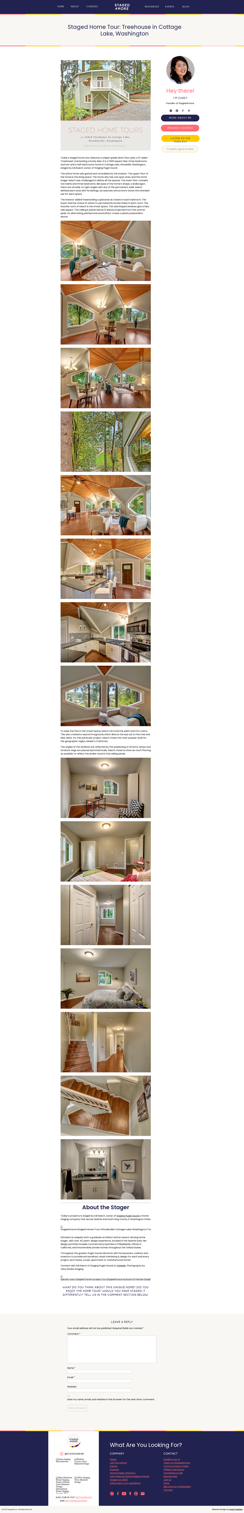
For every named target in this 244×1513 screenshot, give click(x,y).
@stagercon (83, 1497)
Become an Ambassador (177, 1486)
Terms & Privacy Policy (176, 1466)
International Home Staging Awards (129, 1476)
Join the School (118, 1462)
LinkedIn (121, 1265)
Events (113, 1466)
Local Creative (235, 1509)
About (113, 1459)
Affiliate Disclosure (174, 1469)
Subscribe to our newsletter (125, 1483)
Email (71, 1377)
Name (71, 1368)
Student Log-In (172, 1459)
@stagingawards (76, 1500)
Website (71, 1386)
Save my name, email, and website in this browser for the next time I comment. (111, 1399)
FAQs (166, 1483)
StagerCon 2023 (119, 1479)
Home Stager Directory (123, 1473)
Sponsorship (170, 1476)
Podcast (114, 1469)
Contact (168, 1490)
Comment (73, 1333)
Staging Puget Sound (127, 1215)
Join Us (167, 1479)
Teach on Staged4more (177, 1462)
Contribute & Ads (173, 1473)
